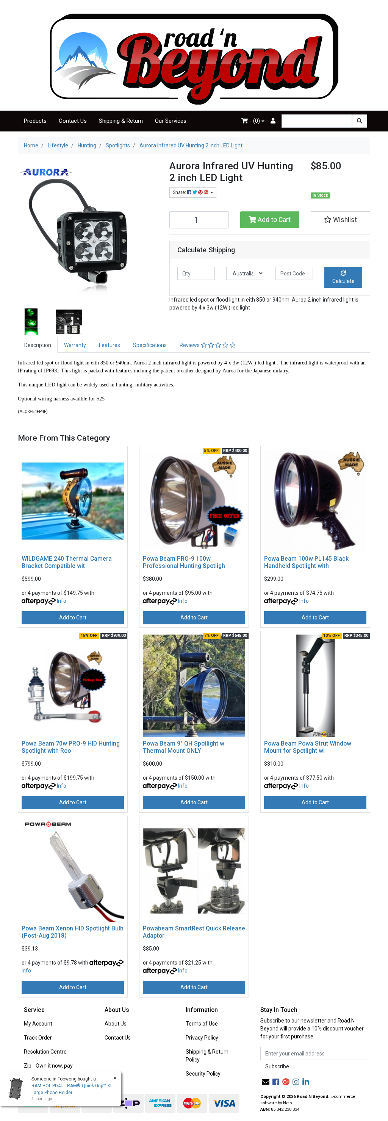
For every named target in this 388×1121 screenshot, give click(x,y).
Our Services (170, 120)
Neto (287, 1103)
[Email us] (265, 1082)
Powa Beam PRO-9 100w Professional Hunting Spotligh (184, 562)
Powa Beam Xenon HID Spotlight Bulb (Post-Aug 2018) (73, 932)
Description (37, 345)
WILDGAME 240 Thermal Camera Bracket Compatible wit (67, 562)
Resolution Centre (45, 1052)
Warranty (75, 345)
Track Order (38, 1038)
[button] (340, 219)
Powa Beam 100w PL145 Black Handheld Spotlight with (306, 562)
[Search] (359, 121)
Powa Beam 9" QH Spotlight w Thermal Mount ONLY (183, 747)
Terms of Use (202, 1024)
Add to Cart (273, 220)
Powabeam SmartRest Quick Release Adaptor (194, 932)
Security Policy (203, 1074)
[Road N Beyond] (194, 59)
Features (109, 345)
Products (35, 120)
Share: (180, 192)
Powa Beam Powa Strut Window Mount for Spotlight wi (307, 747)
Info (61, 601)
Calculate (343, 281)
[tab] (38, 345)
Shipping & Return (121, 120)
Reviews (190, 345)
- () (254, 120)
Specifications (150, 345)
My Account (38, 1024)
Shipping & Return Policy (207, 1056)
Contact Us (73, 120)
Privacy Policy (202, 1038)
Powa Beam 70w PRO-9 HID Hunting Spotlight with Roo (71, 747)
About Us (116, 1024)
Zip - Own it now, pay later (48, 1070)
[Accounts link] (273, 121)
